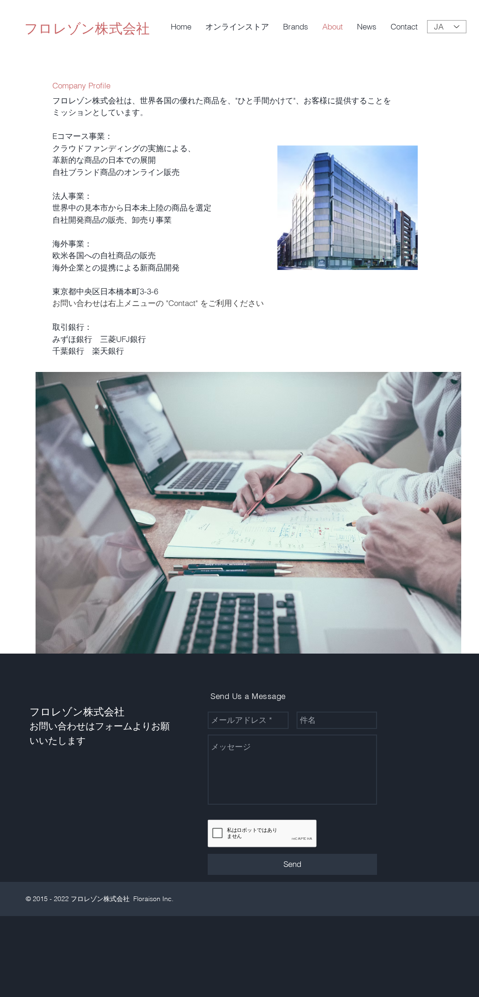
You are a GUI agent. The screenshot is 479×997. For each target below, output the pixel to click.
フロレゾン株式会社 (87, 28)
